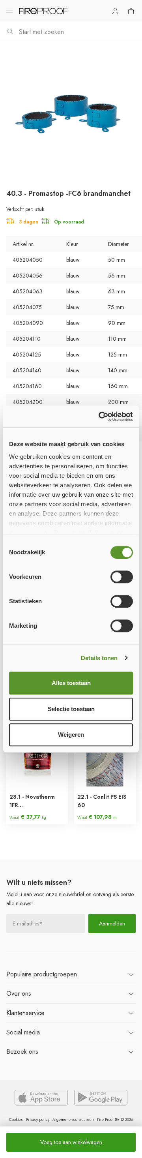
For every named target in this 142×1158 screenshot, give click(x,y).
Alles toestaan (71, 682)
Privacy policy (37, 1119)
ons (18, 993)
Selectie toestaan (71, 709)
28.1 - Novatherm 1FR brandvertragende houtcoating (34, 801)
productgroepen (41, 974)
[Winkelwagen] (131, 11)
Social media (23, 1032)
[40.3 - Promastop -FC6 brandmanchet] (71, 112)
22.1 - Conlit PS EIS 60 (101, 801)
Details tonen (99, 658)
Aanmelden (112, 923)
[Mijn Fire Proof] (115, 11)
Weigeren (71, 734)
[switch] (121, 577)
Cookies (16, 1119)
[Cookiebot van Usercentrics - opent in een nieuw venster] (100, 416)
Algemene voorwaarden (73, 1119)
